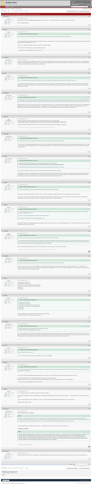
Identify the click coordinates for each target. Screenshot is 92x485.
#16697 (89, 362)
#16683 (89, 57)
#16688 (89, 156)
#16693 (89, 278)
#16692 (89, 256)
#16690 (89, 204)
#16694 (89, 295)
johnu (4, 73)
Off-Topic (12, 8)
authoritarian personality (23, 428)
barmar (5, 156)
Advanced (91, 6)
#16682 (89, 29)
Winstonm (5, 408)
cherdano (5, 116)
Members (7, 6)
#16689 (89, 182)
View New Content (85, 8)
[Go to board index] (9, 3)
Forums (2, 6)
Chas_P (5, 278)
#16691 (89, 231)
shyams (5, 29)
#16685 (89, 93)
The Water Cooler (18, 8)
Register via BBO (76, 4)
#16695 (89, 321)
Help (89, 4)
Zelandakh (6, 57)
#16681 (89, 16)
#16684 (89, 73)
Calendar (12, 6)
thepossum (6, 16)
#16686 (89, 116)
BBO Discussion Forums (5, 8)
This (18, 412)
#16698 (89, 389)
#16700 (89, 451)
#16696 (89, 345)
